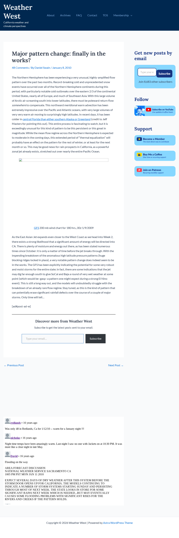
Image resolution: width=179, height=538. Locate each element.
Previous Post (14, 365)
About (51, 15)
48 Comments (20, 67)
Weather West (17, 12)
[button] (130, 15)
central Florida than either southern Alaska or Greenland (57, 119)
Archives (65, 15)
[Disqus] (63, 460)
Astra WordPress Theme (118, 522)
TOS (105, 15)
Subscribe (95, 338)
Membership (121, 15)
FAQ (79, 15)
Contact (92, 15)
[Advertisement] (63, 392)
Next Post (116, 365)
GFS (36, 227)
